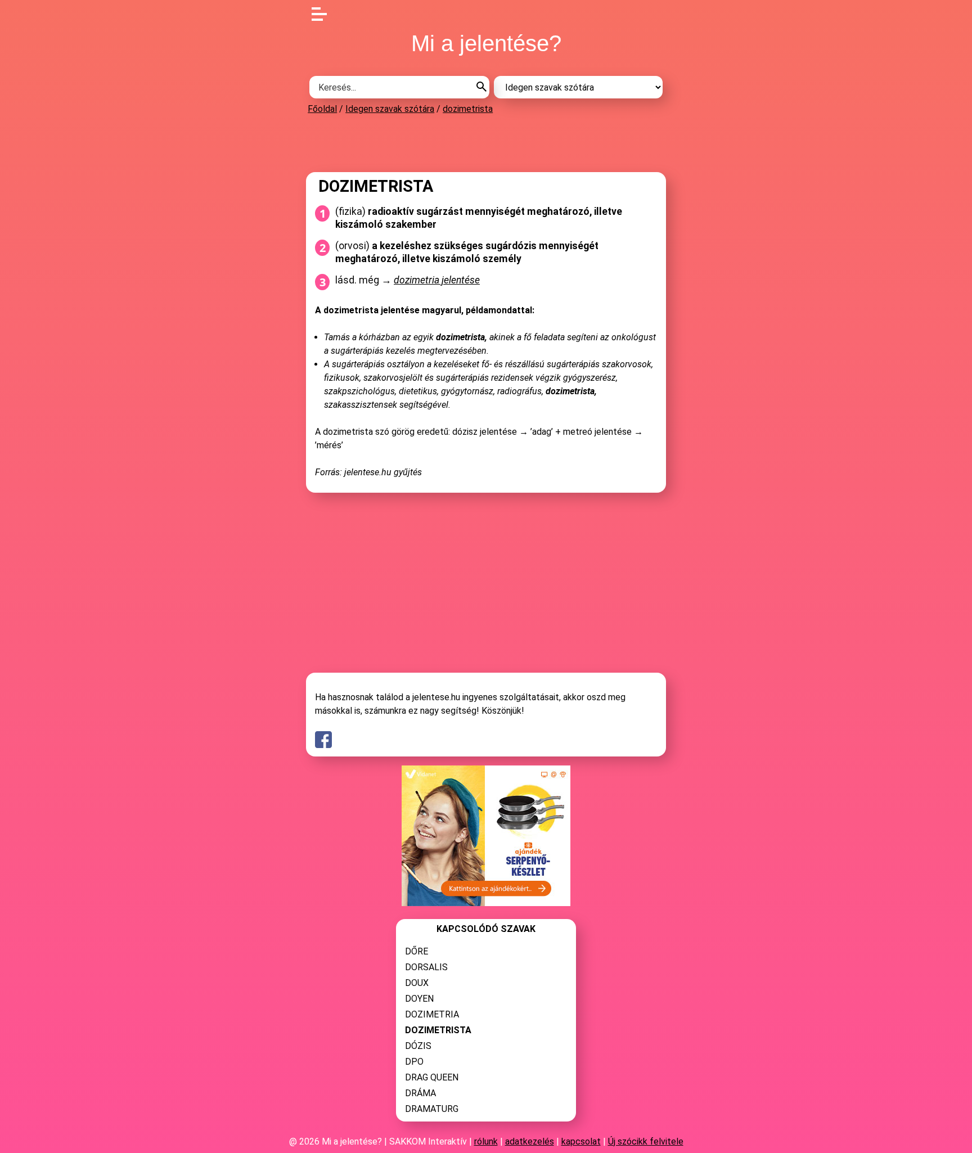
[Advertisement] (486, 143)
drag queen (431, 1077)
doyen (419, 998)
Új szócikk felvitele (645, 1141)
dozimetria (432, 1014)
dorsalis (426, 967)
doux (417, 983)
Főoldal (322, 108)
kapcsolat (581, 1141)
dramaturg (431, 1109)
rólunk (486, 1141)
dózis (418, 1046)
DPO (414, 1061)
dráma (420, 1093)
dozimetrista (468, 108)
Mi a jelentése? (486, 43)
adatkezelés (529, 1141)
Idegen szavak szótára (389, 108)
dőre (416, 951)
